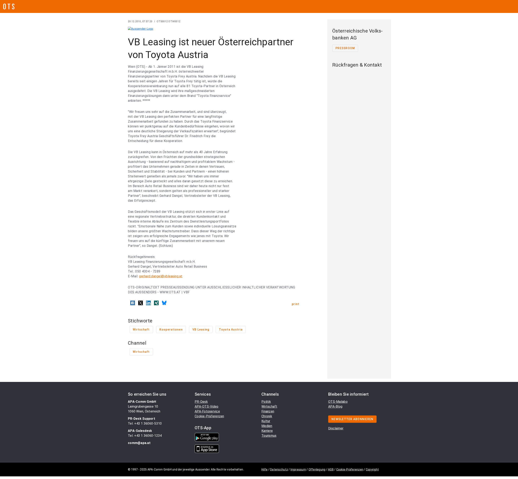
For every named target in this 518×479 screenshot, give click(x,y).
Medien (266, 426)
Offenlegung (317, 469)
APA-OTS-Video (206, 406)
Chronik (266, 416)
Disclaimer (336, 428)
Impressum (298, 469)
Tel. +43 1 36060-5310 (145, 423)
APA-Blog (335, 406)
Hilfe (264, 469)
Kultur (265, 421)
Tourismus (268, 436)
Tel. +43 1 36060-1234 (145, 436)
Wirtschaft (269, 406)
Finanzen (267, 411)
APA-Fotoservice (207, 411)
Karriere (267, 431)
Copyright (372, 469)
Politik (266, 402)
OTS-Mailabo (338, 402)
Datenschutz (279, 469)
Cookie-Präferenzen (209, 416)
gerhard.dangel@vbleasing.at (161, 276)
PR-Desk (201, 402)
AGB (331, 469)
